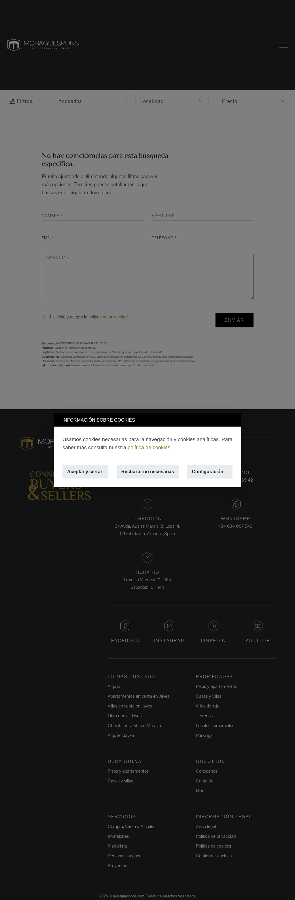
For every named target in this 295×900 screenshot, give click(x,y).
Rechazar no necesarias (147, 471)
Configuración (207, 471)
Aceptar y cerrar (84, 471)
